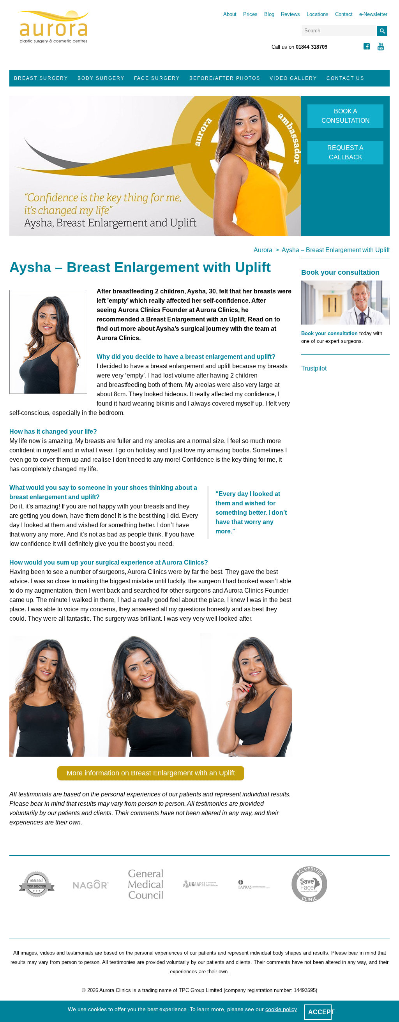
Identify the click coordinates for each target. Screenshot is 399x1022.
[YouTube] (381, 47)
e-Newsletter (373, 14)
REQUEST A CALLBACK (345, 153)
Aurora (263, 250)
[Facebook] (367, 47)
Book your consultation (329, 333)
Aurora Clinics (53, 32)
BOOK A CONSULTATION (345, 116)
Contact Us (345, 78)
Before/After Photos (224, 78)
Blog (269, 14)
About (230, 14)
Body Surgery (101, 78)
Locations (317, 14)
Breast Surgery (41, 78)
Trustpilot (314, 368)
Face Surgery (157, 78)
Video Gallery (293, 78)
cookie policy (281, 1009)
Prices (250, 14)
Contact (344, 14)
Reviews (290, 14)
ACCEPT (321, 1012)
